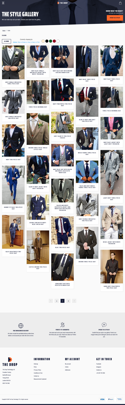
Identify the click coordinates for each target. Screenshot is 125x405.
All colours (6, 41)
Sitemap (36, 364)
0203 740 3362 (6, 383)
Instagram (98, 367)
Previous (51, 301)
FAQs (35, 367)
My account (68, 364)
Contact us (36, 376)
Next (74, 301)
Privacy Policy (37, 370)
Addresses (67, 370)
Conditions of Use (38, 373)
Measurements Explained (40, 379)
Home (3, 30)
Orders (66, 367)
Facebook (98, 364)
